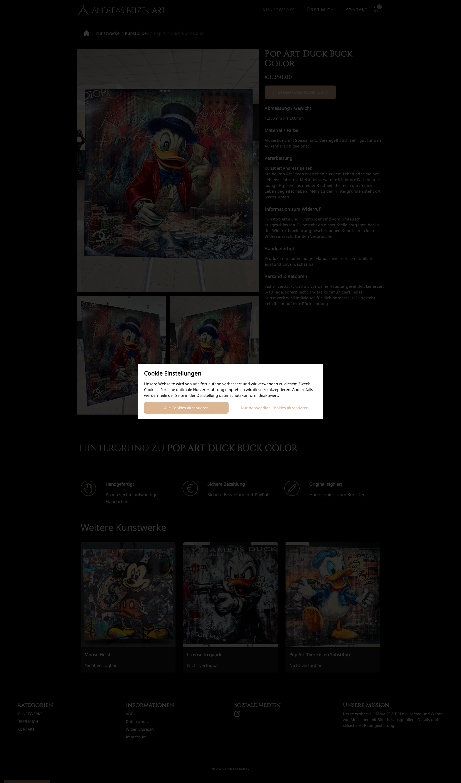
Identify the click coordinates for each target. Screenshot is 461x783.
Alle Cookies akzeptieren (186, 407)
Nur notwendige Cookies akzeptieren (275, 407)
